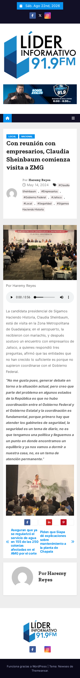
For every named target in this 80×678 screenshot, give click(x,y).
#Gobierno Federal (35, 197)
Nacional (27, 136)
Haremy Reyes (39, 180)
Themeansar (40, 670)
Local (12, 136)
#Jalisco (56, 197)
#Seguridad (44, 203)
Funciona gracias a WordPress (27, 666)
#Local (28, 203)
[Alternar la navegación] (73, 118)
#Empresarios (49, 191)
